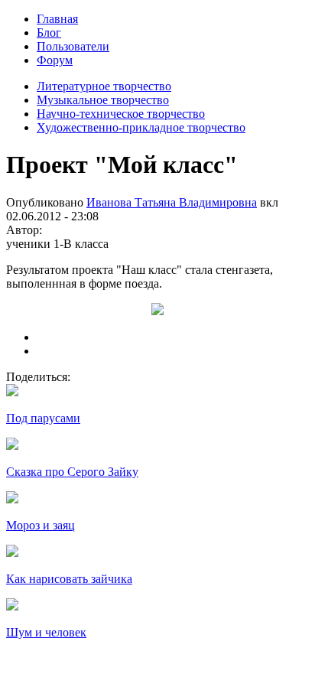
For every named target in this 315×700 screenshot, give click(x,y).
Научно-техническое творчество (121, 113)
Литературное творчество (104, 86)
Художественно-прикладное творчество (141, 127)
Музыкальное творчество (103, 99)
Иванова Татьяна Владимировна (171, 202)
